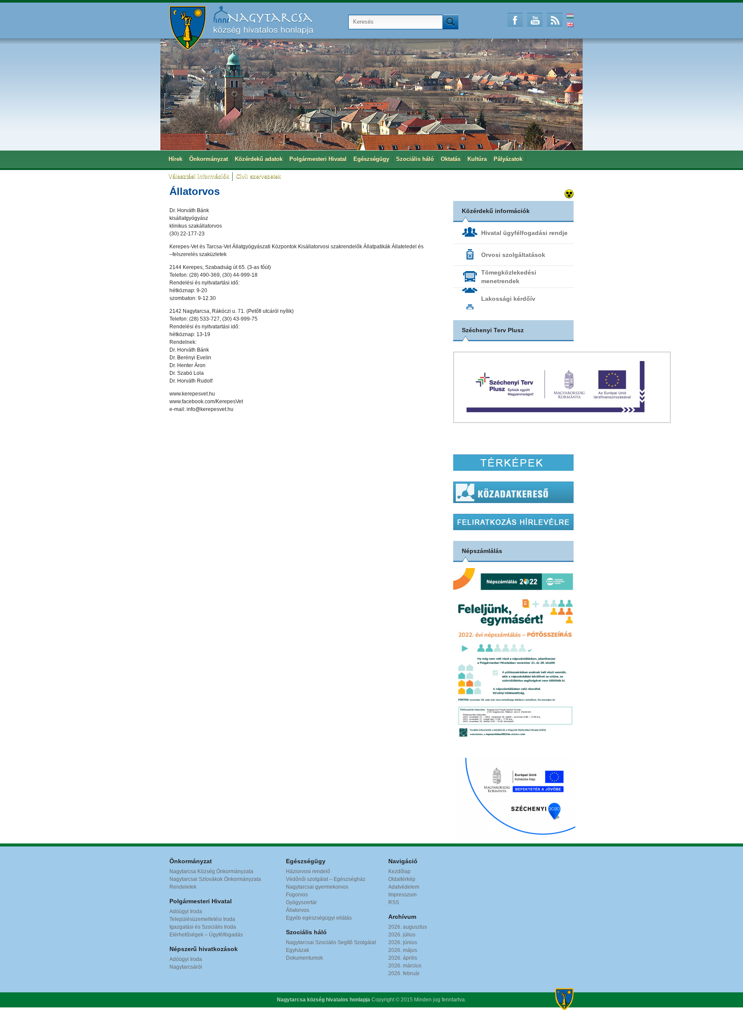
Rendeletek (182, 887)
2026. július (401, 935)
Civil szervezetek (258, 176)
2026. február (404, 973)
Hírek (175, 159)
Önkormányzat (208, 159)
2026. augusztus (407, 927)
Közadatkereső (513, 492)
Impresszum (402, 895)
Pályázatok (508, 159)
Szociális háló (415, 159)
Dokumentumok (304, 958)
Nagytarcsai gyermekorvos (317, 887)
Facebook (515, 20)
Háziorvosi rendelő (308, 871)
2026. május (402, 950)
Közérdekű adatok (258, 159)
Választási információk (199, 176)
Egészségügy (371, 159)
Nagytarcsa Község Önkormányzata (211, 871)
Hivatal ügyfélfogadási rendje (524, 232)
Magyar (570, 16)
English (570, 24)
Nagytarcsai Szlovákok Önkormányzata (215, 879)
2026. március (404, 966)
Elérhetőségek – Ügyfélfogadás (206, 935)
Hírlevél (513, 522)
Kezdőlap (399, 871)
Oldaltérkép (401, 879)
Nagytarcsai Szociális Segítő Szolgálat (331, 942)
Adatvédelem (403, 887)
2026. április (402, 958)
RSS (554, 20)
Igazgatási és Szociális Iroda (202, 927)
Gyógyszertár (301, 902)
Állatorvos (297, 910)
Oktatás (451, 159)
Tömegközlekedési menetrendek (508, 276)
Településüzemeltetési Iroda (202, 919)
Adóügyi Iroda (185, 911)
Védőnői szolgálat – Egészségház (325, 879)
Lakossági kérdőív (508, 298)
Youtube (535, 20)
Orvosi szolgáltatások (513, 254)
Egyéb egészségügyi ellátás (319, 918)
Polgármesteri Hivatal (318, 159)
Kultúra (477, 159)
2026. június (402, 942)
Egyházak (297, 950)
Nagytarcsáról (185, 967)
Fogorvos (297, 895)
